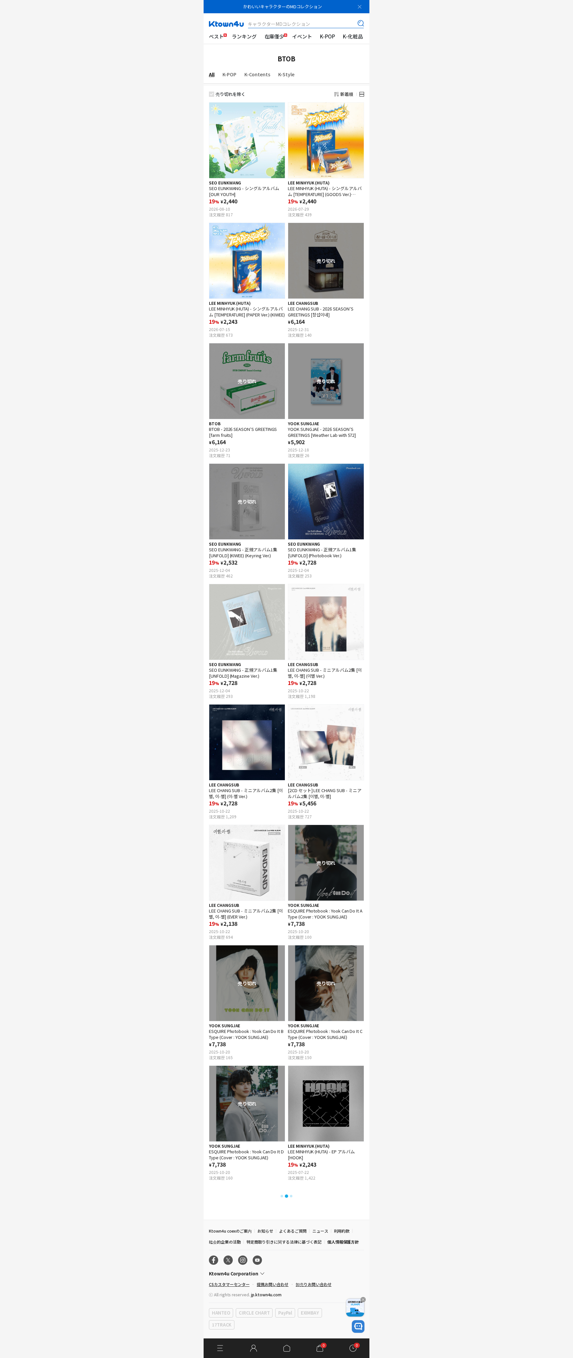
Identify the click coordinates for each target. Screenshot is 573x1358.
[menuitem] (216, 36)
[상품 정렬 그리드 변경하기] (361, 94)
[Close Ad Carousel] (363, 1299)
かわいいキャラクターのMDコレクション (282, 6)
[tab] (216, 74)
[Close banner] (359, 6)
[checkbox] (211, 94)
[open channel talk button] (358, 1326)
